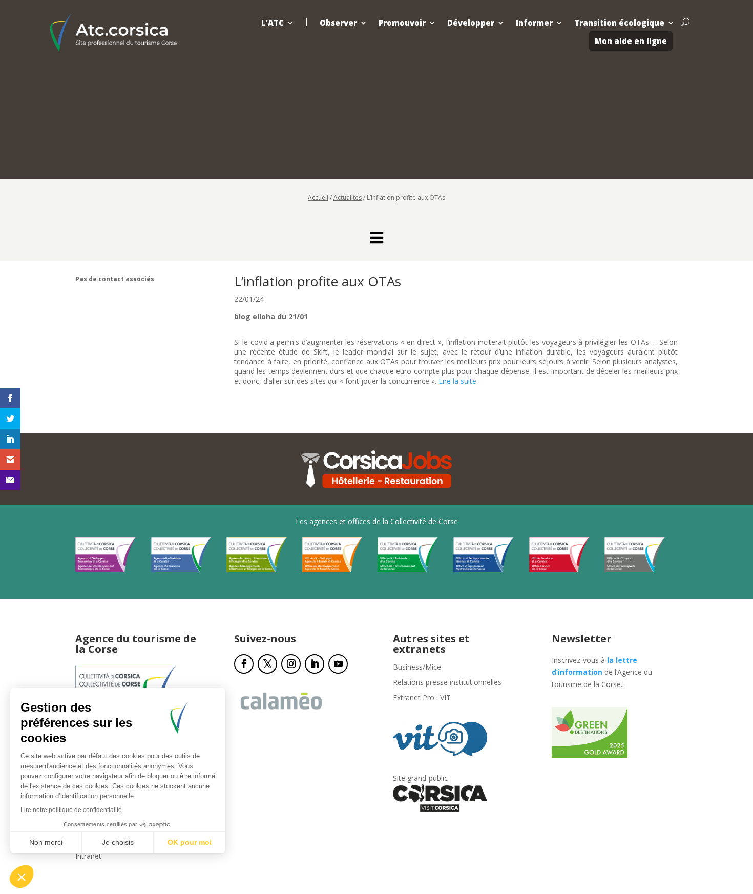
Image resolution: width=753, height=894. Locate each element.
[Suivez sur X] (267, 664)
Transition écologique (619, 23)
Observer (338, 23)
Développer (470, 23)
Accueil (318, 197)
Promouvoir (402, 23)
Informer (534, 23)
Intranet (88, 857)
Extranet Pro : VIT (422, 698)
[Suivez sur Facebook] (244, 664)
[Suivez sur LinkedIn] (314, 664)
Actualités (347, 197)
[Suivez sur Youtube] (338, 664)
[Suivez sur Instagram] (291, 664)
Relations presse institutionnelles (447, 683)
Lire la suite (457, 381)
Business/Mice (417, 667)
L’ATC (272, 23)
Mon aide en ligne (631, 41)
